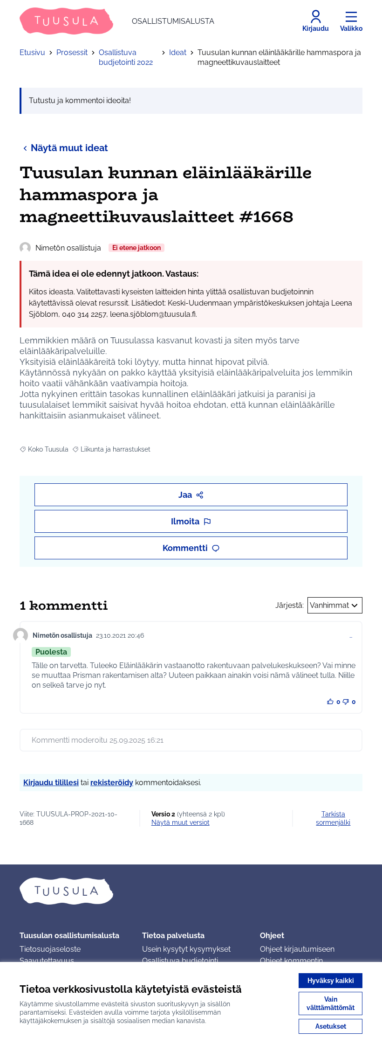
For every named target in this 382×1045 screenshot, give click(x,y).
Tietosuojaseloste (50, 949)
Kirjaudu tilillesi (51, 782)
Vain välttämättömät (331, 1003)
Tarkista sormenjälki (333, 818)
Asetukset (330, 1026)
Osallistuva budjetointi (180, 960)
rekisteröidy (111, 782)
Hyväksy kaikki (330, 980)
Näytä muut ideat (69, 147)
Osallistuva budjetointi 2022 (126, 57)
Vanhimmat (329, 605)
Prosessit (72, 52)
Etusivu (32, 52)
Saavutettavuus (47, 960)
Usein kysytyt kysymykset (186, 949)
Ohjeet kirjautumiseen (297, 949)
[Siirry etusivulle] (191, 891)
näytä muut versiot (180, 822)
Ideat (177, 52)
